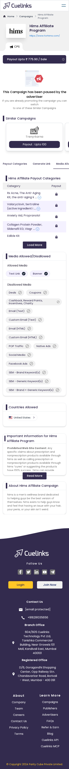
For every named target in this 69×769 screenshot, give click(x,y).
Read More (34, 476)
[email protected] (37, 609)
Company (19, 702)
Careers (18, 715)
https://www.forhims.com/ (45, 35)
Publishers (50, 708)
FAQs (50, 721)
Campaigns (50, 702)
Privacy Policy (18, 727)
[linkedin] (37, 572)
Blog (50, 734)
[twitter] (29, 572)
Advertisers (50, 715)
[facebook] (21, 572)
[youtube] (45, 572)
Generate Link (41, 164)
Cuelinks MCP (50, 746)
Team (19, 709)
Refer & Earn (50, 727)
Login (20, 585)
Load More (34, 245)
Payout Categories (15, 164)
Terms (18, 734)
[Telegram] (53, 572)
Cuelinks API (50, 740)
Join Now (49, 585)
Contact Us (19, 721)
